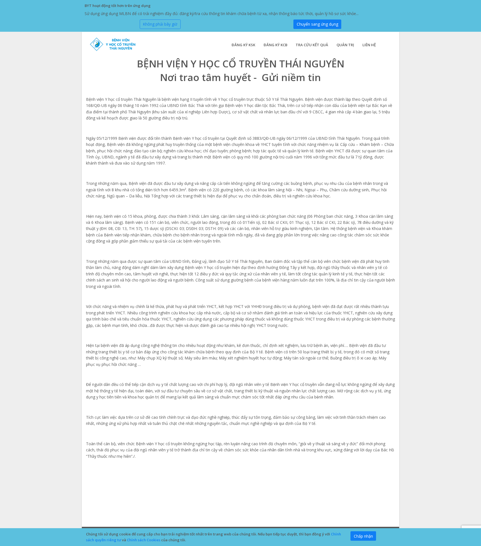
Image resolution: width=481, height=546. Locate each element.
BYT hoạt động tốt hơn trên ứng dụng (118, 5)
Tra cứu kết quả (312, 44)
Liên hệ (369, 44)
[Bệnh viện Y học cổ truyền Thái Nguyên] (116, 44)
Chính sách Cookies (143, 539)
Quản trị (345, 44)
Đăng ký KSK (243, 44)
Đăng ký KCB (275, 44)
